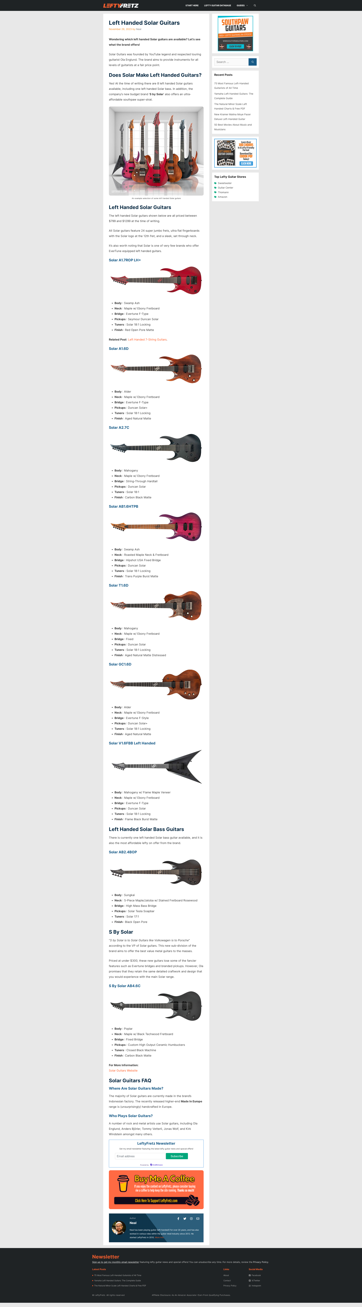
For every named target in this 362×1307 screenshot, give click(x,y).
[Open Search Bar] (255, 5)
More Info (159, 1237)
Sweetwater (225, 183)
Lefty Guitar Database (217, 5)
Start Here (192, 5)
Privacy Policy (260, 1262)
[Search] (253, 62)
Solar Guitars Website (123, 1070)
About (226, 1275)
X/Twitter (256, 1280)
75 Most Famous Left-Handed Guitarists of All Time (117, 1275)
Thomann (223, 192)
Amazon (222, 196)
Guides (241, 5)
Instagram (256, 1285)
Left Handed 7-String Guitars (147, 339)
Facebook (256, 1275)
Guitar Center (225, 187)
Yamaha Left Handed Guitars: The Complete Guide (117, 1280)
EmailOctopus (157, 1165)
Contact (227, 1280)
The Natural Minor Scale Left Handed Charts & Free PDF (120, 1285)
